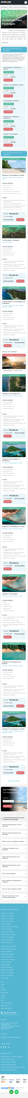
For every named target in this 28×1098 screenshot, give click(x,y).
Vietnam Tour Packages (7, 939)
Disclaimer (3, 989)
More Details (8, 80)
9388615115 (17, 1037)
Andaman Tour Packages (10, 134)
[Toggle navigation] (25, 2)
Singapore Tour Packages (7, 916)
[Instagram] (5, 1047)
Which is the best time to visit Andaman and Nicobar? (10, 896)
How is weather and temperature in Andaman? (12, 881)
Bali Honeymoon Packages (8, 934)
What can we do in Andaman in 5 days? (13, 841)
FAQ (2, 987)
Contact (3, 997)
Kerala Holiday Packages (7, 954)
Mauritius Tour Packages (7, 937)
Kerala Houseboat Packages (8, 949)
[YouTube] (8, 1047)
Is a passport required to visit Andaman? (10, 849)
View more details (8, 219)
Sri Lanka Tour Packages (7, 932)
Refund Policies (5, 1005)
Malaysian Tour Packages (7, 918)
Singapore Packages (17, 1056)
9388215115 (4, 1037)
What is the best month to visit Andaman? (10, 857)
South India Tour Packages (8, 959)
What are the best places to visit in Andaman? (12, 825)
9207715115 (10, 1037)
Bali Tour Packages (6, 924)
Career (2, 984)
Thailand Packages (6, 1056)
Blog (2, 1000)
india (10, 7)
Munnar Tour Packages (7, 957)
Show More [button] (5, 42)
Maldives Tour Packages (7, 921)
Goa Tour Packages (6, 962)
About (2, 982)
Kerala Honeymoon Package (8, 1062)
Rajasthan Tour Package (7, 970)
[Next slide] (24, 363)
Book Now (20, 219)
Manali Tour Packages (6, 967)
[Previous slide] (3, 363)
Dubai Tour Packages (6, 929)
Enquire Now (18, 806)
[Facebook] (1, 1047)
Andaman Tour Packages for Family (13, 85)
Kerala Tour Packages (6, 951)
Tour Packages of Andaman (11, 100)
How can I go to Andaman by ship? (11, 889)
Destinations (4, 7)
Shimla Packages (5, 964)
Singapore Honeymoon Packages (10, 926)
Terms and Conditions (6, 1003)
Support (3, 995)
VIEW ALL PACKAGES (14, 781)
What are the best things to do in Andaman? (11, 866)
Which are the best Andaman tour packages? (11, 833)
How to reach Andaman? (9, 873)
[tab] (7, 811)
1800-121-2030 (10, 1013)
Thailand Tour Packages (7, 913)
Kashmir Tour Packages (7, 975)
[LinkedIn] (3, 1047)
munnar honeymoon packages (9, 1070)
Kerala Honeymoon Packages (8, 946)
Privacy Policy (4, 992)
